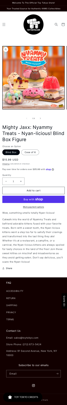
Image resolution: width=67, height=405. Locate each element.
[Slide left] (26, 118)
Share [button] (9, 268)
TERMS (10, 319)
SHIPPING (11, 305)
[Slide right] (40, 118)
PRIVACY (11, 312)
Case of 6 (30, 152)
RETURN (11, 298)
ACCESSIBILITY (14, 291)
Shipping (6, 164)
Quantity (6, 175)
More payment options (33, 207)
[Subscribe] (57, 373)
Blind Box (11, 152)
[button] (3, 24)
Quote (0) (64, 301)
